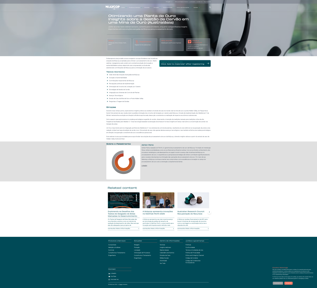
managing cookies (303, 278)
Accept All (288, 283)
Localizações (192, 1)
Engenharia (112, 255)
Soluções (146, 7)
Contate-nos (199, 1)
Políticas (188, 245)
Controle (111, 250)
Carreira (196, 7)
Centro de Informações (183, 7)
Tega (120, 284)
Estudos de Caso (165, 255)
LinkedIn (144, 165)
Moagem (136, 245)
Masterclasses (164, 250)
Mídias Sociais (164, 258)
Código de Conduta (192, 258)
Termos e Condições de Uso (194, 250)
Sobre (123, 7)
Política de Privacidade (193, 253)
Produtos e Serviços (134, 7)
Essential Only (278, 283)
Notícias (162, 245)
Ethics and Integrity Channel (181, 1)
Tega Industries (207, 1)
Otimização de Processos (142, 253)
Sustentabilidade (167, 7)
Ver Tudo (162, 263)
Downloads (163, 260)
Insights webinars (165, 247)
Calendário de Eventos (167, 253)
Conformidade (190, 247)
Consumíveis (112, 245)
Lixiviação (137, 250)
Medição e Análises (114, 247)
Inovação (156, 7)
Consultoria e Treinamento (116, 253)
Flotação (137, 247)
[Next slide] (209, 212)
